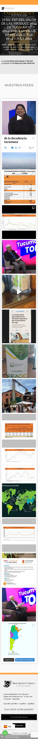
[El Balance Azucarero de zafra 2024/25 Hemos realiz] (19, 187)
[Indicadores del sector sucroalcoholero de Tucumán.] (19, 535)
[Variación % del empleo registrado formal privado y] (19, 639)
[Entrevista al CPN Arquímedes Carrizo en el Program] (19, 257)
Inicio (4, 45)
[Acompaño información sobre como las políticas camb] (19, 222)
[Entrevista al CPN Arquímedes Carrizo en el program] (19, 118)
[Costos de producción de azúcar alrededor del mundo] (19, 500)
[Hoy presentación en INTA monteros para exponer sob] (19, 570)
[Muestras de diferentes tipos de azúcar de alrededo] (19, 292)
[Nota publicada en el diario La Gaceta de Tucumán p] (19, 152)
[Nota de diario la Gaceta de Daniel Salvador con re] (19, 326)
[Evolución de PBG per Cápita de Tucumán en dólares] (19, 465)
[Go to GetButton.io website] (5, 737)
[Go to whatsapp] (5, 733)
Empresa (11, 45)
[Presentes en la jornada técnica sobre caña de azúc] (19, 361)
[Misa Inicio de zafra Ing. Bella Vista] (19, 396)
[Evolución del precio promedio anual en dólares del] (19, 431)
